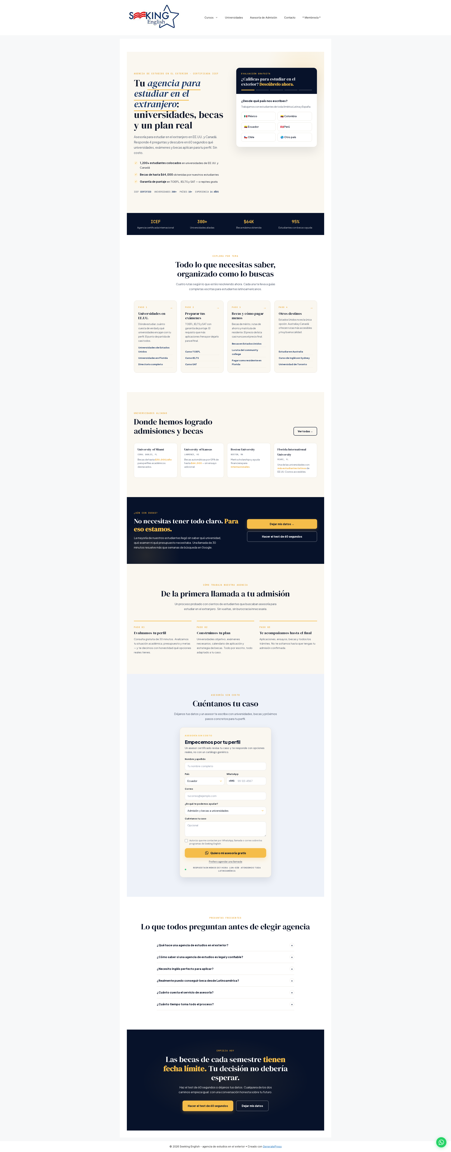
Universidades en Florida (153, 357)
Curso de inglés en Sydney (294, 357)
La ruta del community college (245, 351)
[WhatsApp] (441, 1142)
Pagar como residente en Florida (246, 362)
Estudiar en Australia (291, 351)
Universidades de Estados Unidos (153, 349)
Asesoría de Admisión (263, 17)
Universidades (234, 17)
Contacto (289, 17)
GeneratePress (272, 1146)
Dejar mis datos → (282, 524)
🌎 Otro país (288, 137)
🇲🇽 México (250, 116)
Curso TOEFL (192, 351)
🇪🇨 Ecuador (251, 126)
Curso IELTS (192, 357)
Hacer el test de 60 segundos (282, 536)
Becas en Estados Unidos (246, 343)
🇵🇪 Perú (285, 126)
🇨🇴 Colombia (288, 116)
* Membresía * (311, 17)
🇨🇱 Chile (249, 137)
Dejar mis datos (252, 1105)
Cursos (209, 17)
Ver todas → (305, 431)
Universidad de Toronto (293, 364)
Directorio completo (150, 364)
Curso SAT (191, 364)
